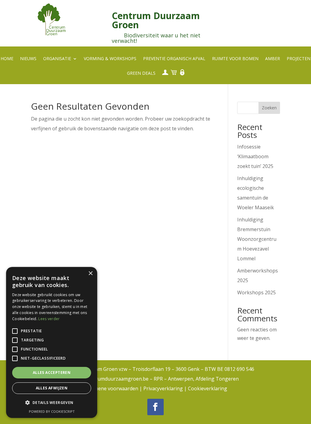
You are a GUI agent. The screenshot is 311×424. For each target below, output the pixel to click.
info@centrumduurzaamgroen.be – (113, 378)
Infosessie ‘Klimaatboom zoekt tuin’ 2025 (255, 156)
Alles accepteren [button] (51, 372)
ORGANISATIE (57, 58)
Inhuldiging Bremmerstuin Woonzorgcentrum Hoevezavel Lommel (256, 239)
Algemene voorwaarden (111, 388)
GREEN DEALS (141, 73)
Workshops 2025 (256, 292)
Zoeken (269, 108)
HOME (7, 58)
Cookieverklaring (207, 388)
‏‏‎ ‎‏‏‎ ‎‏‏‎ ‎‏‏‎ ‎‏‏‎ (164, 72)
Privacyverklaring (163, 388)
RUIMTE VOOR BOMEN (235, 58)
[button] (51, 403)
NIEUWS (28, 58)
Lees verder (49, 318)
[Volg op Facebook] (155, 407)
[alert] (51, 342)
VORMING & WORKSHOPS (110, 58)
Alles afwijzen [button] (52, 388)
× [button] (90, 273)
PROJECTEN (298, 58)
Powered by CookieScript (52, 411)
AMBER (272, 58)
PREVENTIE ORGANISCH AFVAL (174, 58)
